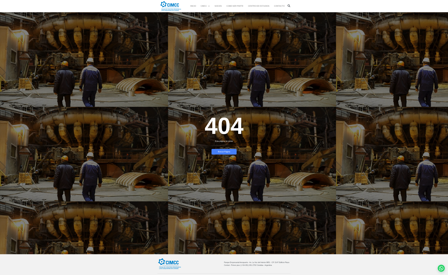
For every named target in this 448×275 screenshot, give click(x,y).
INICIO (193, 6)
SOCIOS (218, 6)
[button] (441, 268)
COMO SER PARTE (234, 6)
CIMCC (204, 6)
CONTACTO (279, 6)
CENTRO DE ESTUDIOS (258, 6)
